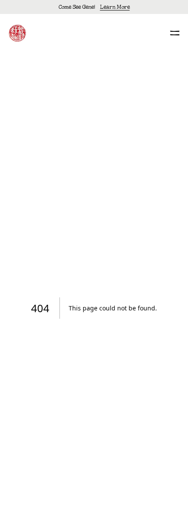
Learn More (115, 6)
